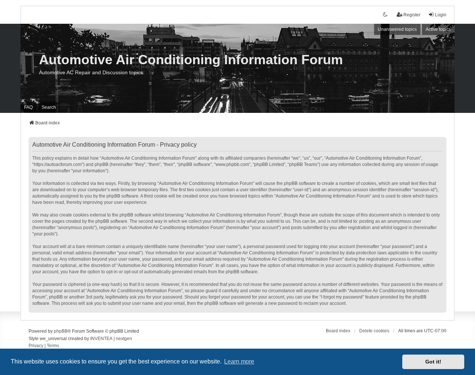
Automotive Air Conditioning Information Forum (191, 59)
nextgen (124, 338)
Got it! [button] (433, 362)
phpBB (61, 331)
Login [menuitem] (440, 14)
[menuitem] (36, 346)
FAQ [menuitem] (28, 107)
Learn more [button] (239, 361)
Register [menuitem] (411, 14)
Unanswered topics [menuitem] (397, 29)
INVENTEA (101, 338)
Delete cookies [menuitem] (374, 330)
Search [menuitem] (49, 107)
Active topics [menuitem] (438, 29)
